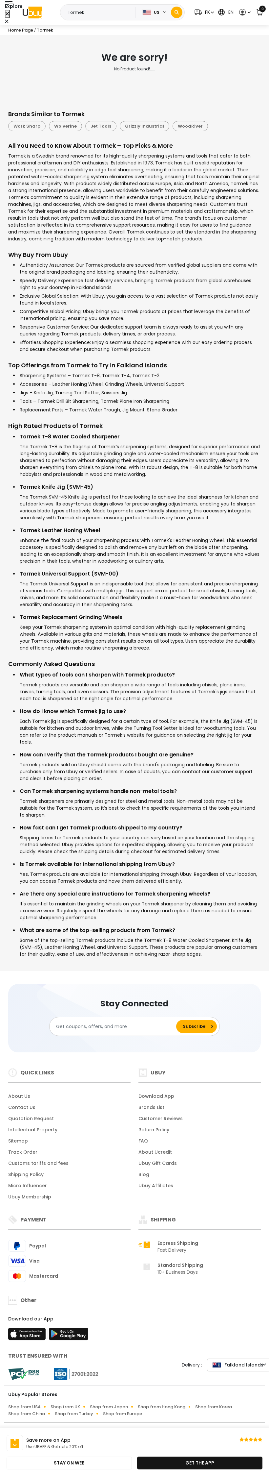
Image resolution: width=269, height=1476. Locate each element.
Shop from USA (24, 1407)
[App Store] (28, 1336)
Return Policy (153, 1129)
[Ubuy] (32, 12)
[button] (203, 12)
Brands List (151, 1107)
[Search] (176, 12)
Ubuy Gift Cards (157, 1163)
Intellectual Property (32, 1129)
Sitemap (18, 1141)
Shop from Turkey (74, 1414)
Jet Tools (101, 126)
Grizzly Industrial (144, 126)
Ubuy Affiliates (155, 1185)
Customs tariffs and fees (38, 1163)
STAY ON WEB (69, 1463)
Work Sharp (26, 126)
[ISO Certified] (73, 1373)
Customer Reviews (160, 1118)
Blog (143, 1174)
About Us (19, 1096)
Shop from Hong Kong (161, 1407)
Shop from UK (65, 1407)
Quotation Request (31, 1118)
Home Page (20, 30)
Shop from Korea (213, 1407)
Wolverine (65, 126)
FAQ (143, 1141)
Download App (156, 1096)
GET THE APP (199, 1463)
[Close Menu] (7, 14)
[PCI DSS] (23, 1374)
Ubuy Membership (29, 1196)
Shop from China (26, 1414)
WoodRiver (190, 126)
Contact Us (21, 1107)
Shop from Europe (122, 1414)
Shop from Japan (109, 1407)
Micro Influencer (27, 1185)
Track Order (22, 1152)
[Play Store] (68, 1336)
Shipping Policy (26, 1174)
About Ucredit (155, 1152)
